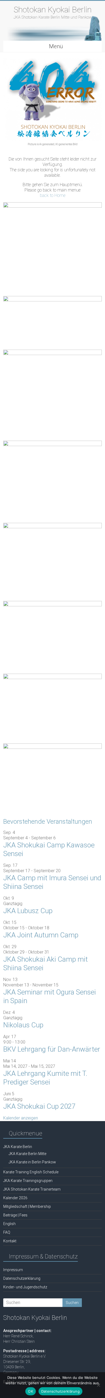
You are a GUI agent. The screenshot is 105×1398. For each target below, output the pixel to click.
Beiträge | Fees (15, 1215)
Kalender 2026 (15, 1198)
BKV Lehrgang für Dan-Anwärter (51, 1049)
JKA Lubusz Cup (27, 911)
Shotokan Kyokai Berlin (53, 9)
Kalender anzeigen (20, 1118)
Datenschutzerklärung (21, 1278)
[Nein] (98, 1385)
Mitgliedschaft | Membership (27, 1206)
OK (30, 1391)
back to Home (52, 195)
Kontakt (9, 1241)
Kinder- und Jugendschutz (25, 1287)
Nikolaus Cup (23, 1025)
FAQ (6, 1232)
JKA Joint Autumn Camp (40, 935)
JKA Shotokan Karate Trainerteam (32, 1189)
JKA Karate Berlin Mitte (27, 1154)
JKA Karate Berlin (17, 1147)
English (9, 1224)
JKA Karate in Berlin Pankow (32, 1162)
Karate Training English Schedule (30, 1172)
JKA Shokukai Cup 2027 (39, 1106)
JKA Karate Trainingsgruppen (27, 1180)
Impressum (13, 1270)
